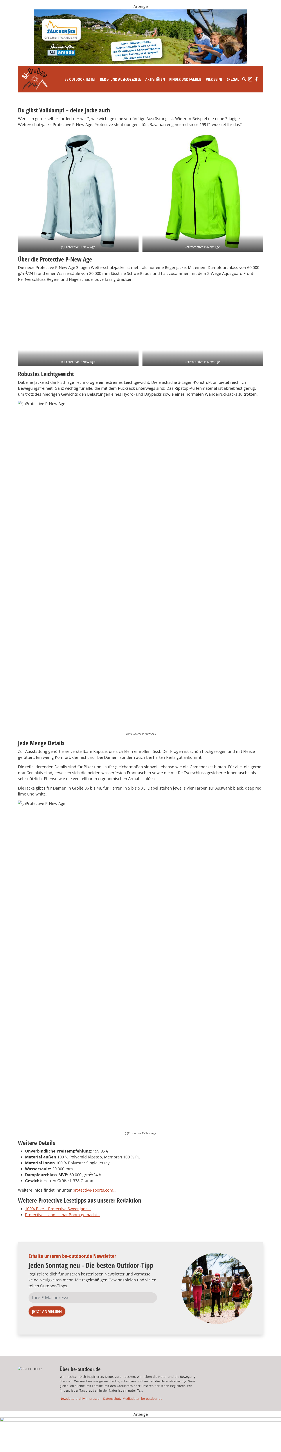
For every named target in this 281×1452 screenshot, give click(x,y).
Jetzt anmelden (47, 1311)
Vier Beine (214, 79)
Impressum (94, 1398)
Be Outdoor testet (80, 79)
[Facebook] (256, 79)
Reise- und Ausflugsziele (120, 79)
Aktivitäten (155, 79)
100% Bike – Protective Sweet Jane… (58, 1208)
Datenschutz (112, 1398)
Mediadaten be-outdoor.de (142, 1398)
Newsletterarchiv (72, 1398)
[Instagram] (250, 79)
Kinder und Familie (185, 79)
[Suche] (244, 79)
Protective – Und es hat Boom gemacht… (62, 1214)
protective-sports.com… (94, 1190)
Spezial (233, 79)
